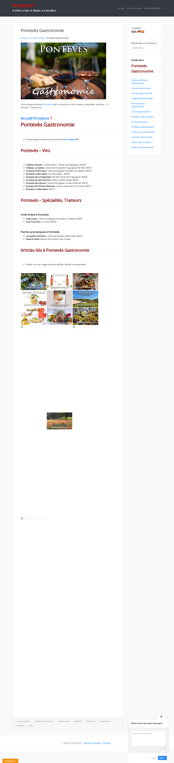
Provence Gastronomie (143, 132)
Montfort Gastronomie (142, 116)
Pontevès (48, 104)
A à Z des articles (134, 8)
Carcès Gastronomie (141, 88)
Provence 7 (24, 5)
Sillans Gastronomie (140, 142)
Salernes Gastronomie (142, 137)
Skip (154, 758)
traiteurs (21, 725)
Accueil (121, 8)
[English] (132, 31)
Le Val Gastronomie (140, 111)
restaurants (105, 721)
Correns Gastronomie (141, 93)
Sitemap (107, 743)
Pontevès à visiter (139, 121)
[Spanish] (142, 31)
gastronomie (64, 721)
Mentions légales (152, 8)
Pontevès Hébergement (142, 127)
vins (31, 725)
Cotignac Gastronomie (142, 98)
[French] (136, 31)
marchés (78, 721)
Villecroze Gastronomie (142, 147)
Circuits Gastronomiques (44, 721)
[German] (139, 31)
